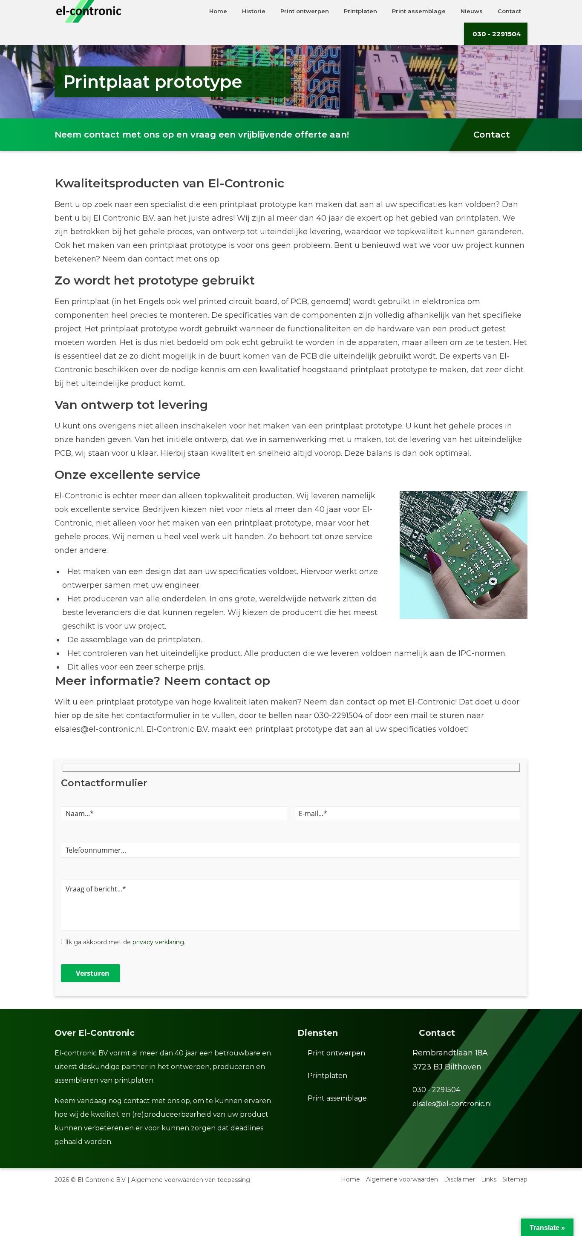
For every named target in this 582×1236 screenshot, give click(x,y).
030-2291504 (338, 715)
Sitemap (514, 1179)
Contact (491, 134)
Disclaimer (459, 1179)
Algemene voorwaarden (402, 1179)
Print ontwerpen (336, 1053)
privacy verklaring (158, 942)
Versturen (92, 973)
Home (350, 1179)
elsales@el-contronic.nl (99, 729)
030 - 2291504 (497, 34)
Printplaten (327, 1076)
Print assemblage (337, 1098)
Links (488, 1179)
